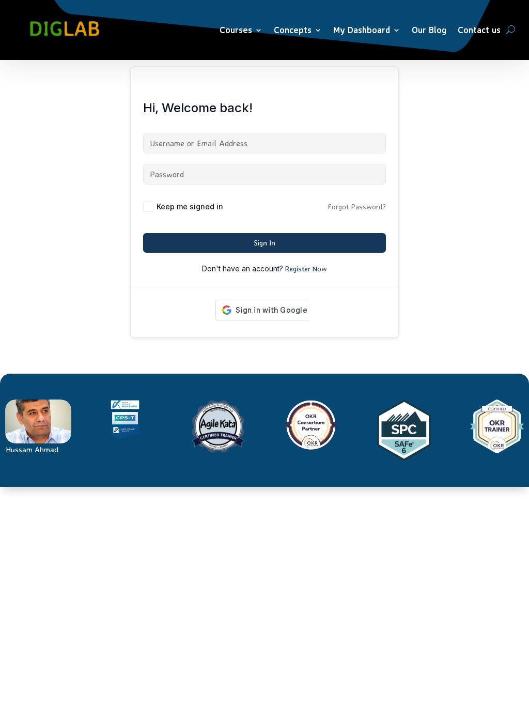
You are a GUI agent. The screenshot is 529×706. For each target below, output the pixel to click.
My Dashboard (361, 29)
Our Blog (429, 29)
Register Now (306, 268)
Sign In (264, 242)
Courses (236, 29)
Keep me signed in (190, 206)
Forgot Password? (357, 206)
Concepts (293, 29)
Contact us (479, 29)
